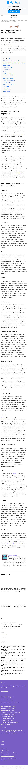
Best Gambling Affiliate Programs (8, 706)
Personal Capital (5, 393)
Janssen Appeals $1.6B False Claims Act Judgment (13, 659)
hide (9, 58)
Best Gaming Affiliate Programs (8, 716)
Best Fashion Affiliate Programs (8, 708)
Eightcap (3, 417)
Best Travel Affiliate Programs (7, 714)
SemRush (18, 173)
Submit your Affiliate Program (7, 756)
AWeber (3, 252)
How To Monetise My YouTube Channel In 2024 (12, 624)
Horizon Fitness (5, 301)
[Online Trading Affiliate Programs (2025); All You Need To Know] (20, 595)
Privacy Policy (4, 748)
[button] (1, 691)
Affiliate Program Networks (7, 724)
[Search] (25, 16)
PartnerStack (4, 222)
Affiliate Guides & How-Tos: (11, 20)
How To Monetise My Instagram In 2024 (10, 626)
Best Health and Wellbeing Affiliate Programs (11, 712)
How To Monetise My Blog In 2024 (9, 628)
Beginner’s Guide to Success (14, 543)
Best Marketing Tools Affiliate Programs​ (10, 722)
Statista (10, 44)
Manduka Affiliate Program (9, 331)
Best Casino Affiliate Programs (8, 718)
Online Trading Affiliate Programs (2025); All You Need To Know (20, 606)
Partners (3, 746)
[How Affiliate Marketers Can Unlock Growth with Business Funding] (7, 578)
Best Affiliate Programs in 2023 (16, 134)
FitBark (3, 470)
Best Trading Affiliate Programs (8, 700)
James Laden (12, 555)
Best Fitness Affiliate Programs (8, 710)
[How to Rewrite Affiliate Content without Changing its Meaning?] (20, 578)
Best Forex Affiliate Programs (7, 720)
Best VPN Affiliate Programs (7, 704)
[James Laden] (5, 555)
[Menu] (1, 16)
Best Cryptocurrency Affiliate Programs (10, 702)
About (2, 744)
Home (2, 20)
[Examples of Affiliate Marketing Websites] (7, 595)
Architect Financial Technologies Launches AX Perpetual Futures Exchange (12, 661)
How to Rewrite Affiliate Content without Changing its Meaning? (20, 590)
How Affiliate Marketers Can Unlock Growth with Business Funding (7, 590)
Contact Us (3, 760)
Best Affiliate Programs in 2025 (8, 623)
